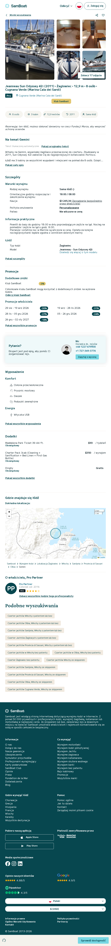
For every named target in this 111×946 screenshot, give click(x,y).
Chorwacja (11, 800)
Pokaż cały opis (14, 165)
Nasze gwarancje (14, 751)
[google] (63, 875)
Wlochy (9, 813)
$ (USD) (54, 909)
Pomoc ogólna (65, 800)
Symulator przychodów (18, 758)
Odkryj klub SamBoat (17, 295)
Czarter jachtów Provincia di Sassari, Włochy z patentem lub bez (40, 645)
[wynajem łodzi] (16, 6)
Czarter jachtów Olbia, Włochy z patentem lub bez (33, 623)
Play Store (32, 845)
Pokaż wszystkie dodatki (20, 478)
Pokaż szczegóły (15, 258)
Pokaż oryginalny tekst (55, 146)
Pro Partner (25, 584)
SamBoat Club (13, 768)
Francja (9, 810)
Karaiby (9, 817)
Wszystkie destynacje (17, 820)
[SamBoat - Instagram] (13, 863)
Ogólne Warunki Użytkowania (20, 921)
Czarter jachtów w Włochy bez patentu (27, 652)
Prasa (8, 774)
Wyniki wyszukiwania (20, 14)
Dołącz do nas (13, 748)
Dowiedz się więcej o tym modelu (78, 252)
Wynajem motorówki (69, 744)
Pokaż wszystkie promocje (21, 325)
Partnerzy (62, 921)
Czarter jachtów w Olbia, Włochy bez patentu (78, 652)
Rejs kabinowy (65, 771)
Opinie (9, 771)
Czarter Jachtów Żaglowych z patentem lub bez (32, 637)
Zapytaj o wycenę (87, 356)
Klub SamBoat (61, 101)
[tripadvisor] (13, 888)
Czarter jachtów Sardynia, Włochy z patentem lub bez (35, 630)
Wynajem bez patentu (69, 768)
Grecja (9, 803)
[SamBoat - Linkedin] (20, 863)
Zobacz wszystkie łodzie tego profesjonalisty (46, 596)
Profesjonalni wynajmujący (20, 761)
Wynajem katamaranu (69, 758)
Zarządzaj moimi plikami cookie (75, 810)
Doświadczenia (13, 781)
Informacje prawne (15, 918)
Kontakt (62, 807)
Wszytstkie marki (67, 778)
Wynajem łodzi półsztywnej (73, 748)
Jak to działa (64, 803)
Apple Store (31, 837)
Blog (7, 784)
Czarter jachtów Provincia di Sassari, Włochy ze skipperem (37, 674)
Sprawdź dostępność (93, 940)
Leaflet (102, 557)
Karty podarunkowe (16, 764)
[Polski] (79, 6)
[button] (9, 512)
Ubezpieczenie (13, 754)
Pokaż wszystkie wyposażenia (23, 423)
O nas (8, 744)
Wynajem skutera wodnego (72, 761)
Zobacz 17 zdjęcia (91, 75)
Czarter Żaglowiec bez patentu (23, 659)
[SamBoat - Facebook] (7, 863)
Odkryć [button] (64, 6)
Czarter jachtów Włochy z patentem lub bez (30, 615)
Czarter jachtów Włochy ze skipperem (66, 659)
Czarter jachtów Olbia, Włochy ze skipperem (30, 681)
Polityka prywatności (68, 918)
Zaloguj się (96, 5)
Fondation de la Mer (16, 778)
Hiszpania (10, 807)
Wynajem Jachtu (66, 751)
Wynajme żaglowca (68, 754)
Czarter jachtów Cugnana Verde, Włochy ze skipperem (35, 689)
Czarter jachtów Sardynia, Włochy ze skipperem (31, 667)
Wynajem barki (65, 764)
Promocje (62, 774)
